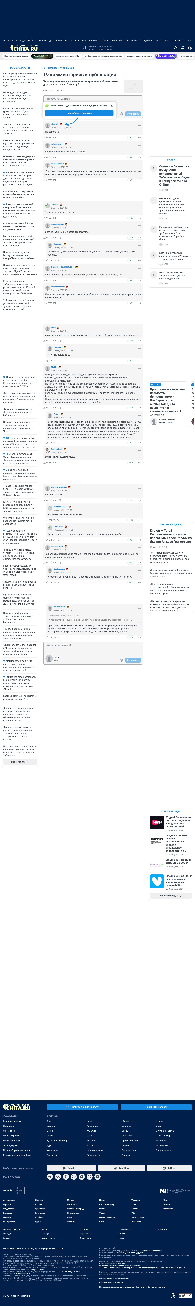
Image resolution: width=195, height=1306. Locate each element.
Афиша (106, 41)
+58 (131, 520)
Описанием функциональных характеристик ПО (120, 1266)
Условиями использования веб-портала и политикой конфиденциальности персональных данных (142, 1268)
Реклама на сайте (12, 1121)
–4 (139, 582)
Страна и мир (163, 1135)
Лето (89, 1135)
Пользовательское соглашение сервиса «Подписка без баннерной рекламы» (132, 1287)
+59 (131, 408)
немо (53, 327)
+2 (131, 157)
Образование (94, 1155)
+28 (131, 237)
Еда (49, 1145)
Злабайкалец (59, 569)
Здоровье (52, 1155)
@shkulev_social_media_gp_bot (130, 1253)
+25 (131, 218)
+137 (131, 563)
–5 (139, 218)
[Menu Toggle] (5, 48)
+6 (131, 180)
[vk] (58, 1177)
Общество (127, 1121)
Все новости (10, 41)
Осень (125, 1130)
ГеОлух (57, 414)
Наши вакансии (11, 1140)
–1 (139, 180)
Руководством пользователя (112, 1263)
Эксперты (165, 41)
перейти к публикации (61, 68)
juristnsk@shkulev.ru (72, 1272)
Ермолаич (58, 244)
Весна (50, 1130)
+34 (131, 341)
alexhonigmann (57, 164)
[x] (90, 1177)
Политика (127, 1135)
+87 (131, 582)
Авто (49, 1121)
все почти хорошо (59, 487)
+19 (131, 637)
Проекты (179, 41)
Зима (89, 1121)
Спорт (159, 1126)
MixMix (54, 367)
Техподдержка (10, 1145)
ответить (51, 138)
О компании (9, 1130)
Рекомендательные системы (111, 1283)
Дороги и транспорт (57, 1140)
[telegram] (50, 1177)
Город (50, 1135)
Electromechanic (58, 287)
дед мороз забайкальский (62, 267)
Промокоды (46, 41)
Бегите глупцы (57, 224)
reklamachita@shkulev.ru (152, 1251)
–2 (139, 341)
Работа (125, 1145)
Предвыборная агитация (16, 1150)
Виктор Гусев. (57, 546)
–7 (139, 408)
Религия (126, 1155)
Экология (161, 1140)
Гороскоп (117, 41)
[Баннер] (42, 56)
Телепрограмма (91, 41)
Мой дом (91, 1140)
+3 (131, 360)
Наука (90, 1145)
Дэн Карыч (58, 526)
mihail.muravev (57, 144)
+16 (131, 462)
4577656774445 (60, 507)
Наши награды (11, 1135)
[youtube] (97, 1177)
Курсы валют (133, 41)
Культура (91, 1130)
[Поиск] (175, 48)
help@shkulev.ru (23, 1274)
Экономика (162, 1145)
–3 (139, 563)
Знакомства (62, 41)
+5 (131, 443)
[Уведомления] (182, 48)
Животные (53, 1150)
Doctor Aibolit (56, 449)
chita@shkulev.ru (37, 1269)
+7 (131, 280)
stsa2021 (55, 124)
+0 (131, 137)
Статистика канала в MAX (17, 1155)
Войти (56, 660)
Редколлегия (150, 41)
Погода (75, 41)
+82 (131, 500)
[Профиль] (190, 48)
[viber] (74, 1177)
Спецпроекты (163, 1150)
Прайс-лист (9, 1126)
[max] (82, 1177)
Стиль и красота (165, 1130)
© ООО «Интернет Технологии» (17, 1296)
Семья (159, 1121)
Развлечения (129, 1150)
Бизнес (51, 1126)
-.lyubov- (55, 204)
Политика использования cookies (114, 1278)
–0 (139, 137)
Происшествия (130, 1140)
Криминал (92, 1126)
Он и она (126, 1126)
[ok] (66, 1177)
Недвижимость (28, 41)
